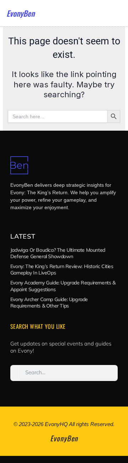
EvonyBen (20, 13)
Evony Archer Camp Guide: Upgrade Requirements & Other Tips (49, 302)
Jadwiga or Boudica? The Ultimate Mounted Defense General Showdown (57, 253)
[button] (117, 13)
